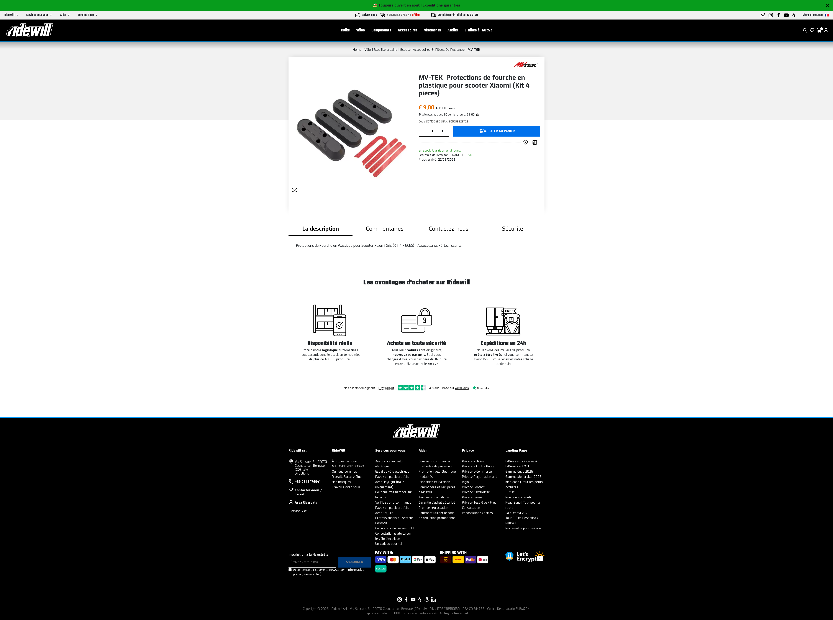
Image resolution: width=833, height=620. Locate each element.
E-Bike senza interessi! (521, 461)
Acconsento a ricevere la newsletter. (328, 572)
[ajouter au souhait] (526, 142)
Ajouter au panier (499, 131)
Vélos (360, 30)
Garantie (381, 523)
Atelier (453, 30)
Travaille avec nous (346, 487)
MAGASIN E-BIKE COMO (348, 466)
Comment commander (435, 461)
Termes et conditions (434, 497)
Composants (381, 30)
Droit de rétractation (433, 508)
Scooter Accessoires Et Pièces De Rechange (432, 49)
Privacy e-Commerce (477, 472)
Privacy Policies (473, 461)
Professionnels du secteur (394, 518)
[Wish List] (812, 30)
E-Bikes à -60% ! (478, 30)
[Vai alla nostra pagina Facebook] (406, 599)
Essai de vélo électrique (392, 472)
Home (357, 49)
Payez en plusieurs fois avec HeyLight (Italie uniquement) (392, 482)
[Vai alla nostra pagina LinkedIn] (433, 599)
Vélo (367, 49)
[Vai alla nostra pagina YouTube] (413, 599)
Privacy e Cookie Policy (478, 466)
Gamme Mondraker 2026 (523, 477)
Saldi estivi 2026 (517, 513)
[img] (477, 114)
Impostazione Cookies (477, 513)
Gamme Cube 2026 (519, 472)
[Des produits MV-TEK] (525, 64)
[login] (826, 30)
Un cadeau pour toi (388, 544)
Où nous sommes (344, 472)
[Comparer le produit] (535, 142)
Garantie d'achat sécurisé (437, 503)
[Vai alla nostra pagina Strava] (420, 599)
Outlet (510, 492)
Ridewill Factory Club (347, 477)
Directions (302, 474)
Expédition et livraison (434, 482)
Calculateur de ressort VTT (394, 528)
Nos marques (341, 482)
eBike (345, 30)
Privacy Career (472, 497)
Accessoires (408, 30)
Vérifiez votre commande (393, 503)
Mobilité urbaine (385, 49)
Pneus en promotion (519, 497)
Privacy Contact (473, 487)
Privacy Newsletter (476, 492)
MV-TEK (474, 49)
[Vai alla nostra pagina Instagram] (399, 599)
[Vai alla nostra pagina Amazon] (426, 599)
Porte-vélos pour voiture (523, 528)
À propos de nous (344, 461)
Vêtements (432, 30)
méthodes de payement (436, 466)
